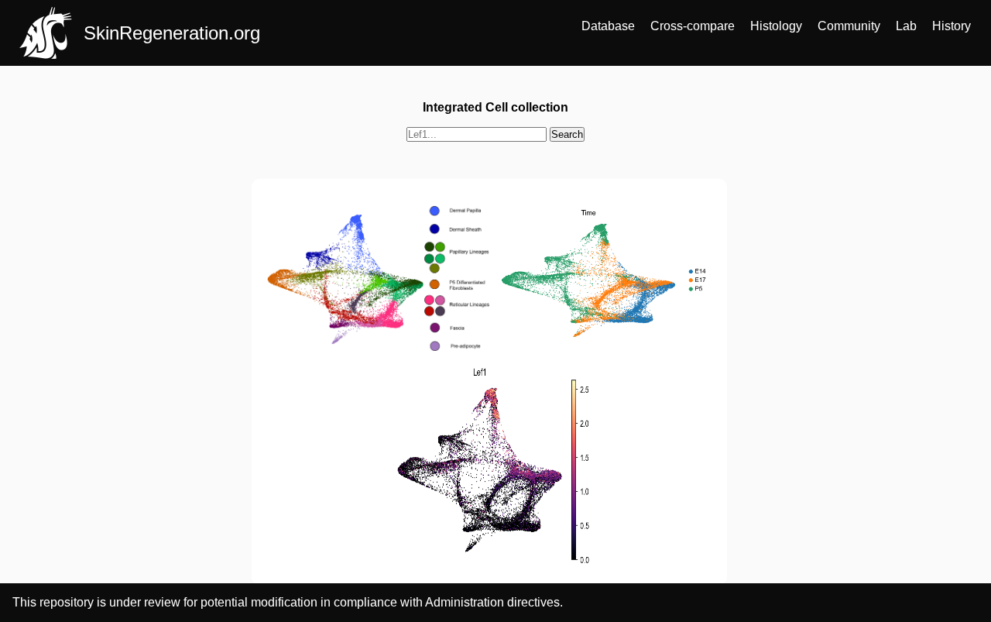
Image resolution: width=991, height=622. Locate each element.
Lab (906, 26)
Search (567, 134)
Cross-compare (692, 26)
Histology (776, 26)
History (951, 26)
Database (608, 26)
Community (849, 26)
